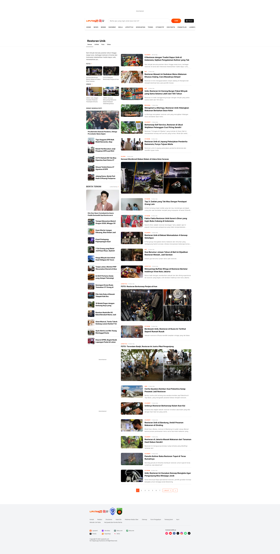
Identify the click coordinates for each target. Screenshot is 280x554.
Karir (177, 519)
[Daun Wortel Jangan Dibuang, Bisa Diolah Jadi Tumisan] (91, 231)
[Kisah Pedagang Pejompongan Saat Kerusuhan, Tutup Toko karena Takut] (91, 240)
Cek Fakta (171, 27)
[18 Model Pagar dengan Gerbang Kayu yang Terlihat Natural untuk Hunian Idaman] (91, 304)
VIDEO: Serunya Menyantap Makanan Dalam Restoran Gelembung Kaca (109, 100)
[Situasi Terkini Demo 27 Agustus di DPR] (91, 168)
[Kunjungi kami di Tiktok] (189, 533)
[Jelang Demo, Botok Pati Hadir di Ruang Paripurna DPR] (91, 177)
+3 (177, 184)
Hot (146, 71)
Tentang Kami (168, 519)
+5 (177, 312)
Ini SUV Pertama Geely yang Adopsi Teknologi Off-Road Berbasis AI (104, 278)
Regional (148, 105)
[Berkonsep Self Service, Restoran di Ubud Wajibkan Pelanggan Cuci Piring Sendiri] (132, 127)
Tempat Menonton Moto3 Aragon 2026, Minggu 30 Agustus (105, 223)
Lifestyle (129, 27)
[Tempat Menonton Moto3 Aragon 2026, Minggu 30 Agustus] (91, 222)
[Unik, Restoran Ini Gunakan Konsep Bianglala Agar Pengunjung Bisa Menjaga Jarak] (132, 476)
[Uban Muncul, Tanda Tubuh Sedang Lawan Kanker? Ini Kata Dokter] (91, 322)
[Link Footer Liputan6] (99, 511)
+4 (177, 372)
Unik (146, 386)
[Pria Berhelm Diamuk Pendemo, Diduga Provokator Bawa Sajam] (102, 120)
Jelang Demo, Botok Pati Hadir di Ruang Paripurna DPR (105, 178)
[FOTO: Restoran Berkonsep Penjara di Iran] (142, 305)
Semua (89, 44)
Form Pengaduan (156, 519)
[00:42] (111, 91)
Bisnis (103, 27)
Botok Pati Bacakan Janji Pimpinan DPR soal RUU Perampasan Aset (105, 151)
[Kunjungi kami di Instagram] (181, 533)
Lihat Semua (114, 186)
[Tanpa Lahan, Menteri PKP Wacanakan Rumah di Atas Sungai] (91, 268)
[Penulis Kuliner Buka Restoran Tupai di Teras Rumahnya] (132, 459)
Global (123, 156)
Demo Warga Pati (94, 108)
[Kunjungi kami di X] (178, 533)
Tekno (150, 27)
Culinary (148, 54)
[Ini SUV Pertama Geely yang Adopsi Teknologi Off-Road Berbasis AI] (91, 277)
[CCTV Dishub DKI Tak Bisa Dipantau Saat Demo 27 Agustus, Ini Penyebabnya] (91, 159)
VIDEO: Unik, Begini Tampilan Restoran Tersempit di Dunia (92, 99)
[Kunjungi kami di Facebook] (174, 533)
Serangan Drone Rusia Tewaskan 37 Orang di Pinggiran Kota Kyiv (104, 287)
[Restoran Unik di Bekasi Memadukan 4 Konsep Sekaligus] (132, 238)
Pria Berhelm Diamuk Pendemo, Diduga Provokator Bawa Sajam (102, 133)
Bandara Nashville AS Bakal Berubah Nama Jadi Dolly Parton (105, 314)
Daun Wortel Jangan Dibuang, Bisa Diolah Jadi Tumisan (105, 232)
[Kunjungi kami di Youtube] (170, 533)
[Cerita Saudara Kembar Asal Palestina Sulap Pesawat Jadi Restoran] (132, 391)
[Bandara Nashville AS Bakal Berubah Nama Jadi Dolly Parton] (91, 313)
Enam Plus (182, 27)
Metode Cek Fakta (95, 522)
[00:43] (94, 91)
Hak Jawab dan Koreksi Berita (113, 522)
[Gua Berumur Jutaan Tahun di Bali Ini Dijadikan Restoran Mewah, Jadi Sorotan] (132, 255)
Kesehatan (140, 27)
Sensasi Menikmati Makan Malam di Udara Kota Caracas (93, 79)
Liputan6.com (105, 539)
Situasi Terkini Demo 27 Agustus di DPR (104, 168)
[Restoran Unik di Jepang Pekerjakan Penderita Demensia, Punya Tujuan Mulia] (132, 144)
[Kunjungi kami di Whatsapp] (185, 533)
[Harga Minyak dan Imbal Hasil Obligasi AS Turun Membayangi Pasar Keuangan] (91, 258)
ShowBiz (112, 27)
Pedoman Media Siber (131, 519)
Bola (120, 27)
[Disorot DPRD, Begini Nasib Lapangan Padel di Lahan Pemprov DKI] (91, 341)
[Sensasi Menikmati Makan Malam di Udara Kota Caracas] (142, 178)
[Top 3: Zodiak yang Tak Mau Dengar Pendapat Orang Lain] (132, 204)
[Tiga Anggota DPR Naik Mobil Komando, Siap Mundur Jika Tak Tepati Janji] (91, 140)
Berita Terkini (93, 186)
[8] (111, 71)
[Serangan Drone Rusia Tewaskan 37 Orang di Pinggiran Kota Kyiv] (91, 286)
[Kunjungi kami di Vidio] (166, 533)
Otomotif (160, 27)
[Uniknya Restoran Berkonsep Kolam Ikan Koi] (132, 408)
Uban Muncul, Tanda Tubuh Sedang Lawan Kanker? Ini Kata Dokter (106, 324)
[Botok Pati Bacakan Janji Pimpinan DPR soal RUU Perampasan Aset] (91, 150)
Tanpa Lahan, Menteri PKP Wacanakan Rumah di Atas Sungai (106, 269)
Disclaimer (109, 519)
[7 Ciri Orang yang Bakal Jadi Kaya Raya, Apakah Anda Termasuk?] (91, 249)
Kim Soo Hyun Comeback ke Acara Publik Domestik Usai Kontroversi (101, 214)
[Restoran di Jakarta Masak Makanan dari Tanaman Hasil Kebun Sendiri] (132, 442)
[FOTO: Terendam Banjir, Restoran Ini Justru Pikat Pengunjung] (142, 365)
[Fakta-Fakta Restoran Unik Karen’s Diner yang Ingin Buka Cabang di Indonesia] (132, 221)
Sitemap (144, 519)
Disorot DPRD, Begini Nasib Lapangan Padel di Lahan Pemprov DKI (106, 342)
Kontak (92, 519)
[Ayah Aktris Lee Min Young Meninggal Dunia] (91, 332)
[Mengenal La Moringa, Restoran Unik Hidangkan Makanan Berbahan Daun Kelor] (132, 110)
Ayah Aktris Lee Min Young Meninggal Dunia (106, 332)
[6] (94, 71)
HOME (88, 27)
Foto (102, 44)
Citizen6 (147, 139)
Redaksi (99, 519)
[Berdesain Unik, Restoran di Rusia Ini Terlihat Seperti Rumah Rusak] (132, 331)
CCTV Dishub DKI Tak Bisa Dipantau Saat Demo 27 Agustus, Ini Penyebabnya (105, 160)
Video (109, 44)
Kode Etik (118, 519)
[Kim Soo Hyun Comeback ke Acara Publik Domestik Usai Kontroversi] (102, 200)
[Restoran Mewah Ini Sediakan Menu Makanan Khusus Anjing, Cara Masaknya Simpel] (132, 77)
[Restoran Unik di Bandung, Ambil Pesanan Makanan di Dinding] (132, 425)
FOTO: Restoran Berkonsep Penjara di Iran (111, 78)
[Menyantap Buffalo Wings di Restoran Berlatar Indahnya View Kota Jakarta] (132, 271)
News (96, 27)
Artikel (97, 44)
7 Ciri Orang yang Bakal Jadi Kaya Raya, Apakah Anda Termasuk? (105, 250)
